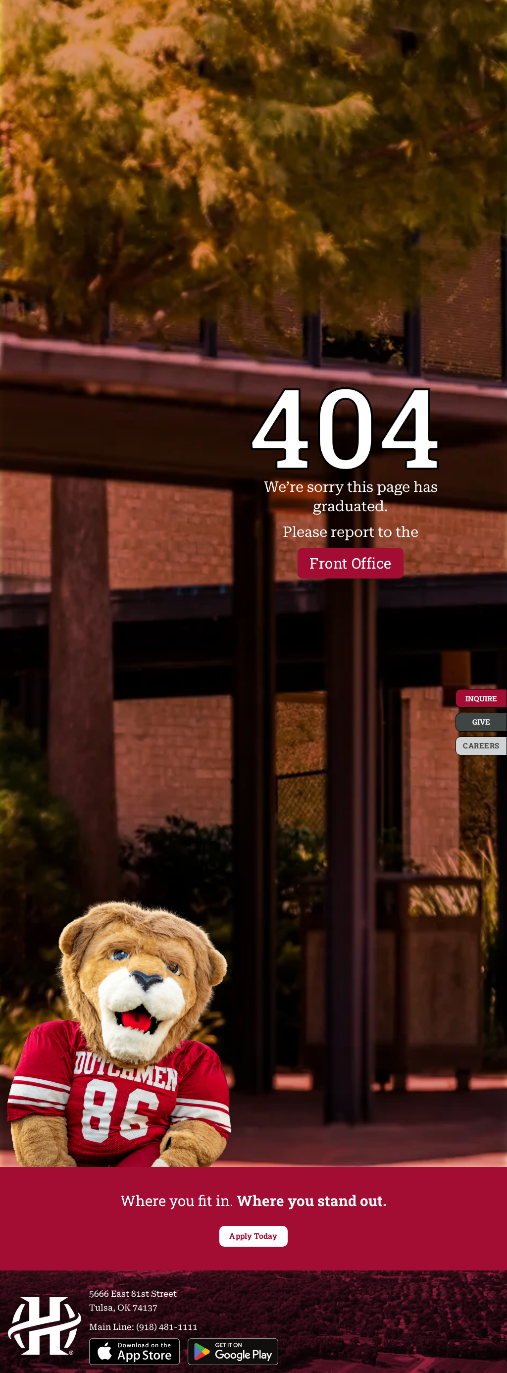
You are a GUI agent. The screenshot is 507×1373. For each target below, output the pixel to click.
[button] (481, 698)
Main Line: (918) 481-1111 (143, 1326)
